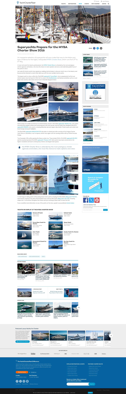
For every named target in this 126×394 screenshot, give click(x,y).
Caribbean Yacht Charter (73, 375)
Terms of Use (99, 390)
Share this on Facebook (94, 48)
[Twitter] (91, 200)
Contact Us (18, 384)
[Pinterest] (96, 200)
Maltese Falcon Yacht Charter (95, 366)
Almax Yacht (67, 222)
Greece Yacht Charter (72, 371)
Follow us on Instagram (24, 381)
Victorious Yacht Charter (94, 370)
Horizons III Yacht (38, 213)
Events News (25, 6)
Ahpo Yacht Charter (93, 375)
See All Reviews (87, 143)
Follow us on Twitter (20, 381)
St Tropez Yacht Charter (72, 366)
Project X (53, 342)
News (80, 3)
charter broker (70, 203)
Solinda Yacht (68, 213)
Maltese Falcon (91, 342)
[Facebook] (85, 200)
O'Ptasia (34, 342)
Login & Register (105, 1)
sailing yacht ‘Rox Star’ (63, 198)
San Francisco (33, 375)
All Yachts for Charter (23, 341)
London (18, 375)
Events (87, 3)
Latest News (86, 54)
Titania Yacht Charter (93, 373)
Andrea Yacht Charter (93, 371)
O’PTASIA (96, 116)
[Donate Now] (95, 92)
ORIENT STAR (97, 129)
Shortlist (97, 1)
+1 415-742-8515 (34, 377)
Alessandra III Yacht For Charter (39, 242)
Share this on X (97, 48)
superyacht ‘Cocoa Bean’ (50, 76)
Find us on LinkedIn (27, 381)
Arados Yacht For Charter (71, 232)
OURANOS (97, 136)
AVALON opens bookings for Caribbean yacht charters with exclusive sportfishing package (100, 59)
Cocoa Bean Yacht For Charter (39, 223)
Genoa (43, 256)
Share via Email (101, 48)
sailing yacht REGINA (71, 197)
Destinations (72, 3)
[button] (79, 269)
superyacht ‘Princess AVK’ (44, 140)
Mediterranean (53, 78)
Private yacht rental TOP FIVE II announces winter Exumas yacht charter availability (100, 72)
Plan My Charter (22, 372)
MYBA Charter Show (54, 59)
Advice (104, 3)
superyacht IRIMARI (22, 127)
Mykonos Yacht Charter (72, 373)
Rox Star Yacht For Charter (69, 242)
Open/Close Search (108, 3)
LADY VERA (97, 122)
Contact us (33, 372)
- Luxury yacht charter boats (30, 2)
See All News (86, 78)
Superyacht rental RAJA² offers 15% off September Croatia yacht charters (100, 65)
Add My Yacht (25, 384)
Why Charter (95, 3)
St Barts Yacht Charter (72, 370)
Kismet (107, 342)
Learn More (72, 392)
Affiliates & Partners (34, 384)
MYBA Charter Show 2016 (34, 256)
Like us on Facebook (17, 381)
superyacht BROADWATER (33, 131)
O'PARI (95, 109)
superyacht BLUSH (72, 138)
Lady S (70, 342)
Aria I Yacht (36, 232)
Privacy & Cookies (106, 390)
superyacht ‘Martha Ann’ (64, 123)
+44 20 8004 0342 (21, 377)
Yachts (63, 3)
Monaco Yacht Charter (72, 368)
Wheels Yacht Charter (93, 368)
